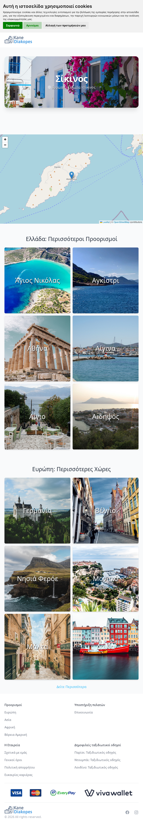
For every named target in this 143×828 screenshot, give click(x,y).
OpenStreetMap (122, 222)
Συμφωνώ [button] (13, 25)
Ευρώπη (58, 87)
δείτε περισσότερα (71, 686)
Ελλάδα (74, 87)
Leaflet (106, 222)
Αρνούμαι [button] (32, 25)
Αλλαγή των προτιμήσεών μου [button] (65, 25)
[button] (71, 175)
